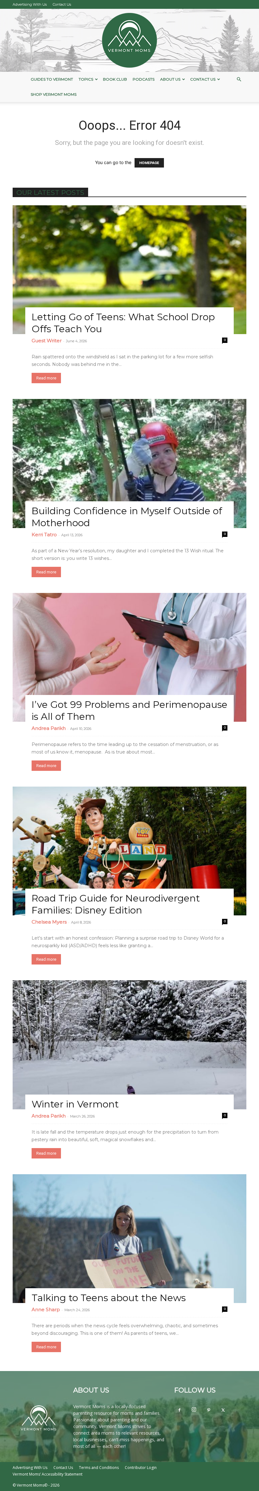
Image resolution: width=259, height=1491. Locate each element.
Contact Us (62, 4)
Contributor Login (141, 1467)
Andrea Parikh (49, 728)
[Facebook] (179, 1410)
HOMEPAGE (149, 163)
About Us (170, 79)
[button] (238, 80)
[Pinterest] (208, 1410)
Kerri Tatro (44, 535)
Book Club (115, 79)
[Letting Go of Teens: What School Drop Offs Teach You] (129, 269)
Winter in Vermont (75, 1104)
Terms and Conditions (99, 1467)
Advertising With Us (30, 4)
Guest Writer (47, 341)
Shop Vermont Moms (53, 94)
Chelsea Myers (49, 922)
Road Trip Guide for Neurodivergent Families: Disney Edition (116, 904)
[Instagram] (194, 1410)
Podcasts (143, 79)
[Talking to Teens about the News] (129, 1238)
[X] (223, 1410)
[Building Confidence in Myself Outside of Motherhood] (129, 463)
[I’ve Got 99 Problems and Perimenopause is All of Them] (129, 657)
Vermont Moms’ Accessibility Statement (47, 1474)
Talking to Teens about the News (109, 1298)
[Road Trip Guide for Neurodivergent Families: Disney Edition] (129, 851)
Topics (86, 79)
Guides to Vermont (52, 79)
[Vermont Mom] (129, 40)
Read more (46, 378)
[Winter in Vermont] (129, 1044)
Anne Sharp (46, 1309)
